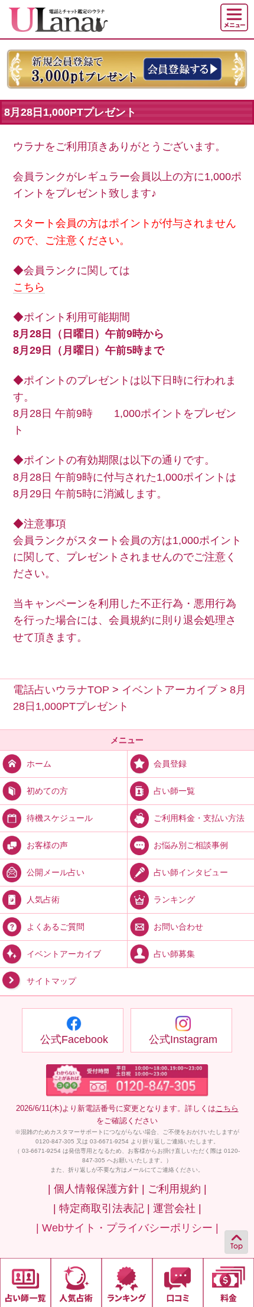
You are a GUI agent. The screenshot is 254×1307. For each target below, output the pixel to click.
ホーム (39, 763)
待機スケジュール (60, 818)
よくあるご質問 (55, 926)
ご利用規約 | (177, 1189)
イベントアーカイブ (64, 954)
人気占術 (43, 899)
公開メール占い (55, 872)
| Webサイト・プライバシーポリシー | (127, 1228)
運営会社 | (177, 1208)
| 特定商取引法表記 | (101, 1208)
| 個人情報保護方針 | (96, 1189)
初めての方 (47, 791)
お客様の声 (47, 845)
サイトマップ (51, 981)
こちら (29, 287)
